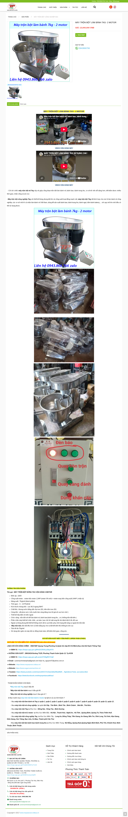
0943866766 (84, 48)
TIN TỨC (75, 7)
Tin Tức (49, 759)
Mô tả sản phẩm (13, 104)
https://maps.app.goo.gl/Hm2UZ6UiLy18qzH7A (36, 650)
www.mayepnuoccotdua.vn (29, 813)
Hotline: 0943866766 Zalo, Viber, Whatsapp (105, 1)
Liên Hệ (49, 762)
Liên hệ (84, 7)
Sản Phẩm (25, 17)
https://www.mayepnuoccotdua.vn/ (28, 664)
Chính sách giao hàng (74, 762)
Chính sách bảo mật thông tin (76, 759)
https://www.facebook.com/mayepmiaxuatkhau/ (36, 675)
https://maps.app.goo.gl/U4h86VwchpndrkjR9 (21, 775)
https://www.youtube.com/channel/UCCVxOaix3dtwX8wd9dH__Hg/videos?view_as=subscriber (52, 672)
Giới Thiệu (50, 753)
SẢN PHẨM (64, 7)
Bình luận (23, 104)
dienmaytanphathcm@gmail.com (20, 801)
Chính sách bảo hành (74, 750)
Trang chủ (12, 17)
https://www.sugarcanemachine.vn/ (28, 668)
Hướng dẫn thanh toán (74, 753)
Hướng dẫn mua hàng (74, 756)
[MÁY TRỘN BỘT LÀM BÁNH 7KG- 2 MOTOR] (40, 52)
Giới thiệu (53, 7)
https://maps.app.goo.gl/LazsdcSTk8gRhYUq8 (36, 657)
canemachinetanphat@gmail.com (30, 804)
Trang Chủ (42, 7)
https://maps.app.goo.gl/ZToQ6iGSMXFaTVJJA (22, 765)
